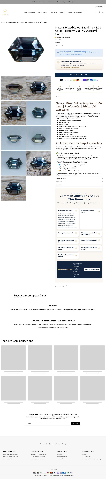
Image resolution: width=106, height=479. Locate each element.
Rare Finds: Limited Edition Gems (11, 456)
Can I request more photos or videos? (66, 248)
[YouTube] (56, 444)
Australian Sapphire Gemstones (39, 454)
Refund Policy (60, 454)
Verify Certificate (61, 459)
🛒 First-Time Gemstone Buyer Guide (68, 167)
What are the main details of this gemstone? (89, 233)
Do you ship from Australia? (89, 240)
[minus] (56, 45)
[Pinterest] (46, 444)
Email (29, 423)
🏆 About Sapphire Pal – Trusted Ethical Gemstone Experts (73, 170)
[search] (96, 12)
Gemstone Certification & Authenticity (91, 459)
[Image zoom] (26, 50)
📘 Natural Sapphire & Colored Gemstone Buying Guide (72, 165)
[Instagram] (49, 444)
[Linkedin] (59, 444)
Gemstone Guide (86, 456)
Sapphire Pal (40, 475)
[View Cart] (102, 12)
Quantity (57, 42)
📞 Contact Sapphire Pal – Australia (67, 169)
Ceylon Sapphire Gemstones (38, 456)
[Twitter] (43, 444)
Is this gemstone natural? (65, 210)
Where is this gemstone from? (87, 211)
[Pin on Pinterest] (66, 286)
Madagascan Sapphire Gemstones (39, 459)
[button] (79, 75)
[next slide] (102, 2)
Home (2, 22)
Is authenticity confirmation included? (66, 255)
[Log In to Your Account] (99, 12)
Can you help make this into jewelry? (89, 248)
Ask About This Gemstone (92, 269)
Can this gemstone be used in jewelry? (66, 241)
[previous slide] (4, 2)
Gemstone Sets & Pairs (8, 459)
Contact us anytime (84, 173)
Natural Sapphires (48, 475)
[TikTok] (53, 444)
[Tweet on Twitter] (63, 286)
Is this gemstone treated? (65, 233)
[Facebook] (40, 444)
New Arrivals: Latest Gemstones (10, 454)
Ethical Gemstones (58, 475)
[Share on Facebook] (60, 286)
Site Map (84, 454)
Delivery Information (62, 456)
